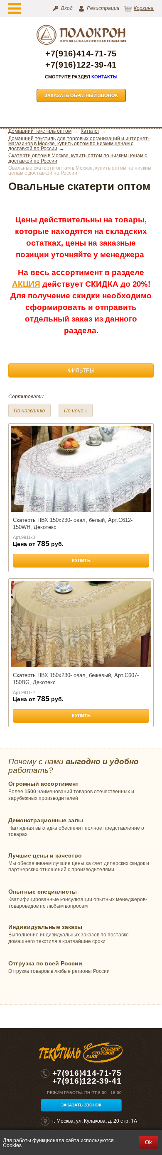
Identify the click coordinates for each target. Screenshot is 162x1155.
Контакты (104, 76)
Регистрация (103, 8)
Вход (67, 8)
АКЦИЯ (26, 283)
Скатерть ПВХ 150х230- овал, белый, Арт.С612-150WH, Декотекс (73, 523)
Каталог (90, 131)
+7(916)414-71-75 (81, 53)
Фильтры (81, 371)
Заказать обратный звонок (81, 95)
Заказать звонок (81, 1105)
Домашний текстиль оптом (39, 131)
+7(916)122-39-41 (81, 65)
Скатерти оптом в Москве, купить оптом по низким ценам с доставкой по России (77, 158)
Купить (81, 560)
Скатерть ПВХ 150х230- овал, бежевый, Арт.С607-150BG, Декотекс (76, 678)
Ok (148, 1142)
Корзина (144, 8)
